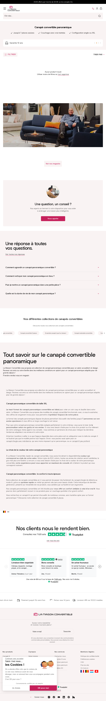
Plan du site (85, 665)
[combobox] (53, 16)
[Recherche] (99, 16)
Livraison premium (61, 662)
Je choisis (16, 688)
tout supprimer (63, 74)
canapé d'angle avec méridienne (18, 441)
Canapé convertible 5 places (28, 333)
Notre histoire (33, 656)
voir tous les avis (53, 541)
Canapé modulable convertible (83, 333)
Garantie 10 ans (60, 659)
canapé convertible (59, 412)
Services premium (61, 665)
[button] (4, 8)
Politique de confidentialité (90, 656)
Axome (58, 690)
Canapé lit (6, 656)
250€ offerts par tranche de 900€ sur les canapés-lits (53, 2)
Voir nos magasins (53, 164)
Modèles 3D (59, 668)
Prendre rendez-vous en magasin (16, 375)
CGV (82, 662)
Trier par (98, 54)
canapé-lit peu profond (81, 441)
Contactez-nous (60, 656)
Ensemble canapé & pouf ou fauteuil (55, 333)
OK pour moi (43, 688)
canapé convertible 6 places (52, 498)
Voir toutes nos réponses (15, 254)
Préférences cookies (88, 659)
